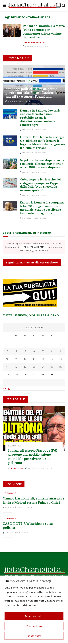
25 (16, 374)
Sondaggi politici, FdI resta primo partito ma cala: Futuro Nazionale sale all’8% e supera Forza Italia (31, 92)
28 (43, 374)
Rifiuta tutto (34, 635)
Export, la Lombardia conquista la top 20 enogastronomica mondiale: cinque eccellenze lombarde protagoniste (42, 208)
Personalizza (34, 626)
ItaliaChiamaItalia (34, 42)
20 (34, 366)
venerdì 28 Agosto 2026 (19, 101)
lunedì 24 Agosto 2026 (16, 533)
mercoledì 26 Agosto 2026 (18, 507)
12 (25, 359)
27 (34, 374)
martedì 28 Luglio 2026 (39, 468)
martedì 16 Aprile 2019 (36, 46)
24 (7, 374)
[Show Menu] (4, 5)
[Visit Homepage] (34, 5)
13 (34, 359)
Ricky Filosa (17, 468)
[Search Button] (63, 5)
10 (7, 359)
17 (7, 366)
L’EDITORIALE (14, 446)
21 (43, 366)
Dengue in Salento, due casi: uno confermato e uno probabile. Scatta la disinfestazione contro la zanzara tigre (40, 118)
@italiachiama (35, 247)
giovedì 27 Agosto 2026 (34, 218)
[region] (34, 609)
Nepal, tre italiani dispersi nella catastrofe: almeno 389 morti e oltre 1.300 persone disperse (42, 164)
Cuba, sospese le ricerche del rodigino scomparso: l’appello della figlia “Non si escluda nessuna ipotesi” (41, 185)
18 (16, 366)
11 (16, 359)
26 (25, 374)
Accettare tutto (34, 616)
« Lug (6, 388)
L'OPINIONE (9, 493)
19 (25, 366)
